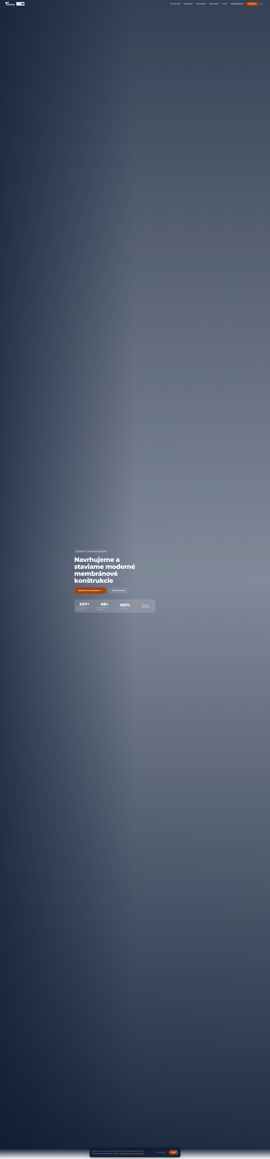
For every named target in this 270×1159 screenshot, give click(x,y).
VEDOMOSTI (214, 4)
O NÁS (224, 4)
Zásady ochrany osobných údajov (132, 1153)
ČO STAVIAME (175, 4)
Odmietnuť (161, 1152)
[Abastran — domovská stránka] (10, 4)
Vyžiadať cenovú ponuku (89, 590)
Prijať (173, 1152)
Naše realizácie (118, 590)
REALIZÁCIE (188, 4)
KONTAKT (252, 4)
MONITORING (201, 4)
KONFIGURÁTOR (237, 4)
